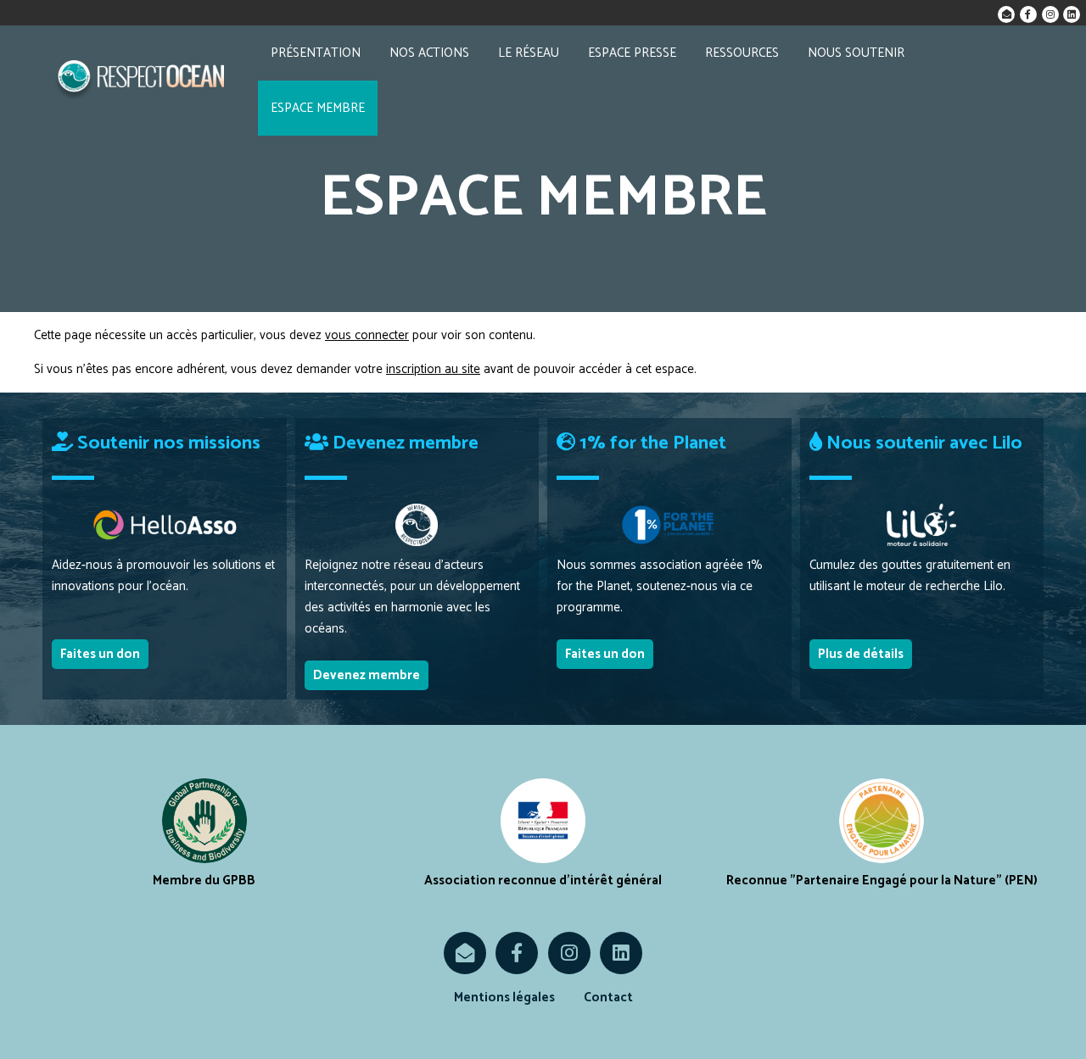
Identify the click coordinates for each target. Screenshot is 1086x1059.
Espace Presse (632, 53)
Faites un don (100, 654)
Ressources (742, 53)
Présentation (316, 53)
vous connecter (367, 335)
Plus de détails (861, 654)
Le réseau (528, 53)
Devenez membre (366, 675)
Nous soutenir (856, 53)
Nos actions (429, 53)
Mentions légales (504, 997)
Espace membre (318, 108)
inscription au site (433, 369)
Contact (608, 997)
